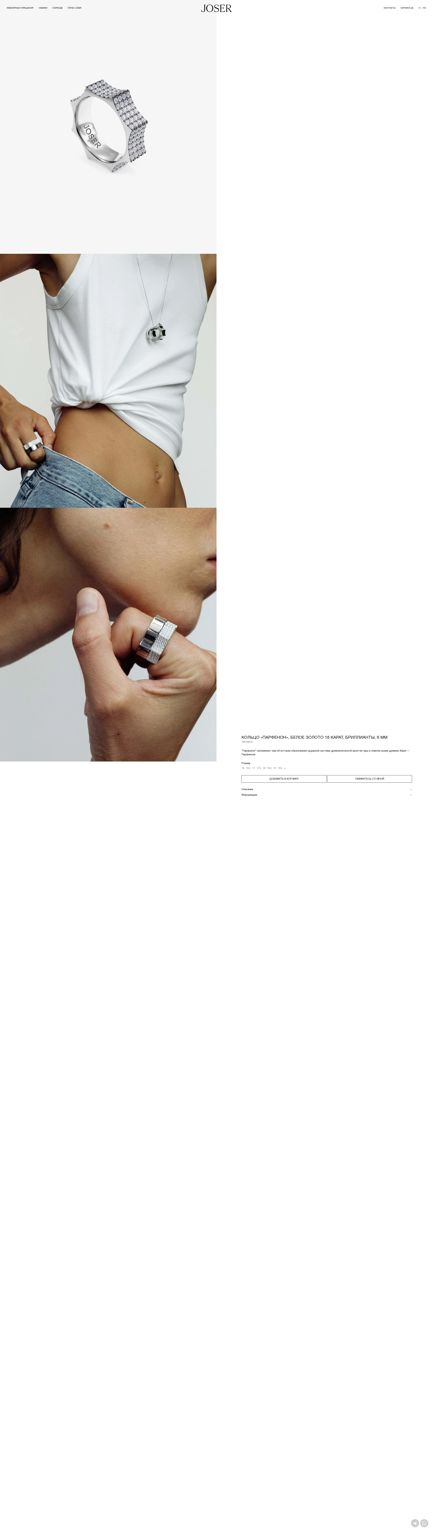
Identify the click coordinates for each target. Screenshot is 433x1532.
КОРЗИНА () (407, 8)
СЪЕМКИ (42, 8)
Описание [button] (247, 789)
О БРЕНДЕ (57, 8)
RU (424, 8)
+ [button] (285, 768)
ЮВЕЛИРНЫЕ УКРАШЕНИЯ (20, 8)
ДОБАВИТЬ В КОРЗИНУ (284, 779)
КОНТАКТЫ (390, 8)
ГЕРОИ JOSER (75, 8)
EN (419, 8)
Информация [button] (249, 795)
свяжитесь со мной (369, 779)
